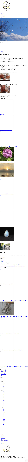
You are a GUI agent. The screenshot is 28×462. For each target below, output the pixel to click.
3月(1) (3, 415)
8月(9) (3, 411)
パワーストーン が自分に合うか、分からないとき (9, 333)
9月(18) (3, 421)
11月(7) (3, 409)
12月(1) (3, 382)
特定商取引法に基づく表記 (4, 440)
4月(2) (3, 387)
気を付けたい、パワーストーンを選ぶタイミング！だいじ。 (9, 146)
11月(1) (3, 383)
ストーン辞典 (3, 15)
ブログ (2, 14)
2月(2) (3, 396)
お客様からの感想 (3, 370)
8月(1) (3, 401)
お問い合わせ (1, 458)
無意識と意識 (2, 114)
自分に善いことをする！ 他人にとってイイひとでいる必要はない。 (13, 300)
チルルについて (3, 373)
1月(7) (3, 397)
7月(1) (3, 385)
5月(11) (3, 424)
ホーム (2, 434)
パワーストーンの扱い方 (10, 266)
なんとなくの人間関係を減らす (4, 241)
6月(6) (3, 386)
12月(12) (4, 419)
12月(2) (3, 391)
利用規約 (2, 439)
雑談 (1, 375)
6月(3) (3, 394)
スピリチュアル (16, 264)
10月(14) (4, 420)
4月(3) (3, 414)
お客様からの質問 (3, 371)
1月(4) (3, 406)
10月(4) (3, 400)
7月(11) (3, 412)
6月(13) (3, 423)
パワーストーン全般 (3, 374)
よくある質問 (3, 16)
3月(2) (3, 388)
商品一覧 (2, 13)
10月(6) (3, 410)
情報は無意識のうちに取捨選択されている (6, 130)
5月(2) (3, 403)
